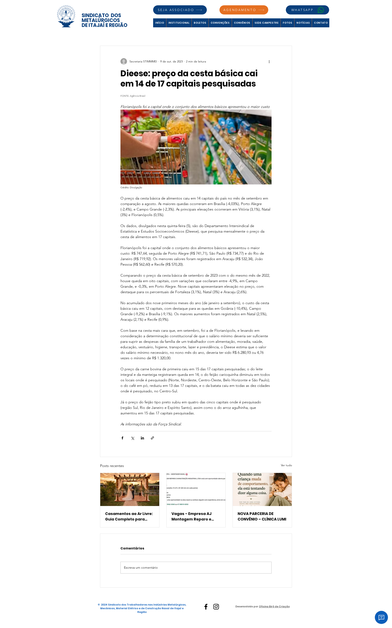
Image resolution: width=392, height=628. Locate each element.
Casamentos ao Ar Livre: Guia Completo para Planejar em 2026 (129, 516)
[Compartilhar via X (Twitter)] (132, 438)
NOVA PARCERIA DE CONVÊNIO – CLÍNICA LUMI (262, 516)
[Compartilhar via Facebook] (122, 438)
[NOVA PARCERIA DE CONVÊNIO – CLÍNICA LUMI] (262, 489)
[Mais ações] (269, 61)
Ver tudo (286, 465)
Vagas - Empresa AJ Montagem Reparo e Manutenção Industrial (194, 516)
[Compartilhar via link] (152, 438)
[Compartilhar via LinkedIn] (142, 438)
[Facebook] (206, 606)
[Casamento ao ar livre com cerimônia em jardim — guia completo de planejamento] (129, 489)
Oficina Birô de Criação (274, 606)
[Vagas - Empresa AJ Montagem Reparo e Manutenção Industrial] (196, 489)
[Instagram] (216, 606)
